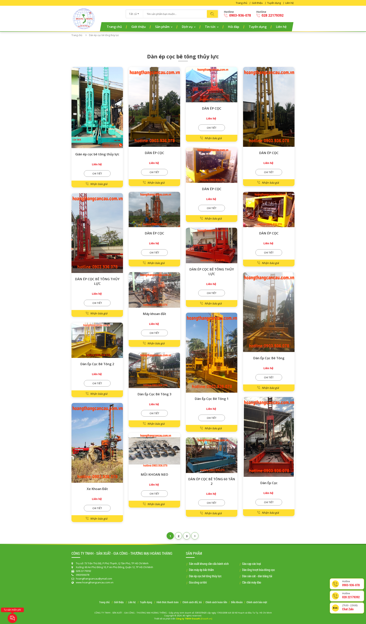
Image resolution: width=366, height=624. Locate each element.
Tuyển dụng (274, 3)
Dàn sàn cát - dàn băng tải (257, 576)
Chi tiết (97, 173)
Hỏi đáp (233, 27)
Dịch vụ (187, 27)
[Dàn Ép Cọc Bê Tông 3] (154, 370)
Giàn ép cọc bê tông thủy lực (97, 154)
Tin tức (210, 27)
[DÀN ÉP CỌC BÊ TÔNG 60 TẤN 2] (211, 455)
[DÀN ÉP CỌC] (154, 107)
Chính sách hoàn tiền (216, 602)
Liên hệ (289, 3)
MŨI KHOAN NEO (154, 474)
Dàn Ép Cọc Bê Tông (268, 358)
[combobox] (134, 12)
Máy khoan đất (154, 314)
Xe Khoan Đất (97, 489)
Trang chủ (241, 3)
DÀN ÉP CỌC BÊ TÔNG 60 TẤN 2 (211, 481)
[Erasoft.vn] (206, 618)
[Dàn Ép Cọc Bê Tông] (269, 312)
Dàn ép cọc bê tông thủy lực (205, 576)
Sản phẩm (162, 27)
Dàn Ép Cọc (269, 483)
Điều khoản (237, 602)
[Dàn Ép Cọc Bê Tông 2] (97, 340)
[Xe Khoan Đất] (97, 443)
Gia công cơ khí (198, 582)
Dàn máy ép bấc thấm (201, 570)
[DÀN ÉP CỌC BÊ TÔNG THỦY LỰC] (97, 233)
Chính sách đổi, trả (192, 602)
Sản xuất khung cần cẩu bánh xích (209, 564)
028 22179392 (272, 15)
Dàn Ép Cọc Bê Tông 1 (212, 398)
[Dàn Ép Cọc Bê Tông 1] (211, 353)
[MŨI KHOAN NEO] (154, 450)
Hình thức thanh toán (168, 602)
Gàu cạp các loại (251, 564)
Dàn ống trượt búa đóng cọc (258, 570)
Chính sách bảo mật (256, 602)
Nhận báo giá (98, 184)
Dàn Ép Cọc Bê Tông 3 (154, 394)
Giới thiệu (257, 3)
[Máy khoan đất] (154, 290)
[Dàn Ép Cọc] (269, 437)
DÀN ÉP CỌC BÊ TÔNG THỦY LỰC (97, 281)
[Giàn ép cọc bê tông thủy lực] (97, 107)
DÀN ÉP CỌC (154, 153)
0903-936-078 (239, 15)
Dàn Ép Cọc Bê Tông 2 (97, 364)
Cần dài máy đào (251, 582)
